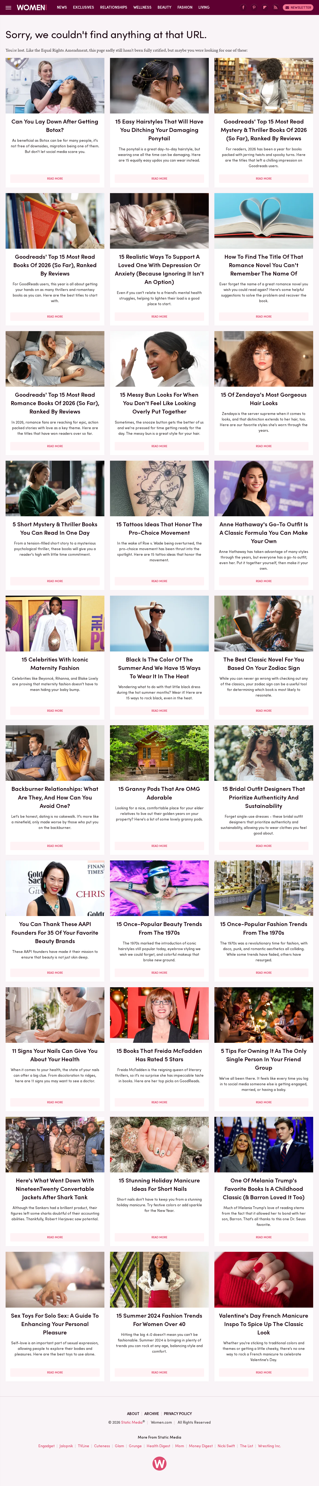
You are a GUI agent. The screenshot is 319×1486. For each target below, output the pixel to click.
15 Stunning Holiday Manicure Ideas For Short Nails (159, 1184)
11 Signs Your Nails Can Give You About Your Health (55, 1055)
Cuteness (102, 1446)
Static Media (131, 1422)
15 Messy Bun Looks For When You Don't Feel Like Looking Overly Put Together (159, 403)
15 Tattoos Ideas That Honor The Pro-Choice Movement (159, 528)
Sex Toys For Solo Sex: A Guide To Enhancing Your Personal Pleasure (55, 1324)
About (133, 1414)
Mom (179, 1446)
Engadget (46, 1446)
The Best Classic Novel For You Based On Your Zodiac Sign (263, 663)
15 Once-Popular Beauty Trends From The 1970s (159, 928)
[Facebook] (243, 7)
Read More (55, 178)
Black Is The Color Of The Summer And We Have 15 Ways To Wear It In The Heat (159, 668)
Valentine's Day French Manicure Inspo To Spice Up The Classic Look (263, 1324)
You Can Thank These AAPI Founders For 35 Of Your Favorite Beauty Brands (54, 932)
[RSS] (275, 7)
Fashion (184, 7)
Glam (119, 1446)
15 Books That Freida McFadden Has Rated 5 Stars (159, 1055)
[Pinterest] (254, 7)
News (62, 7)
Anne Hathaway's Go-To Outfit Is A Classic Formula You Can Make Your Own (264, 533)
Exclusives (83, 7)
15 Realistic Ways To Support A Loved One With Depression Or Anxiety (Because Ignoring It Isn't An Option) (159, 269)
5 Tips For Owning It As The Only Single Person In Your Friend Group (264, 1059)
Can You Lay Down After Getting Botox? (54, 125)
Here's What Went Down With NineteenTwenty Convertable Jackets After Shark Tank (55, 1189)
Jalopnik (66, 1446)
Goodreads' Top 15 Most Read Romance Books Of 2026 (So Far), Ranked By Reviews (55, 403)
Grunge (135, 1446)
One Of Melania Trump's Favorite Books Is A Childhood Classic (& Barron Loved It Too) (264, 1189)
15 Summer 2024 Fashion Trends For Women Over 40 (159, 1319)
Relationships (113, 7)
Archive (151, 1414)
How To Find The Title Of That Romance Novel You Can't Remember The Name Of (263, 265)
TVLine (83, 1446)
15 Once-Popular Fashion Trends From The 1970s (263, 928)
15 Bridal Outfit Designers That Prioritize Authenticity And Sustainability (264, 797)
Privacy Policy (178, 1414)
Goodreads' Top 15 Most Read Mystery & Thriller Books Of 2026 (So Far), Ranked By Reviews (264, 130)
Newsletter (301, 7)
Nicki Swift (226, 1446)
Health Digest (158, 1446)
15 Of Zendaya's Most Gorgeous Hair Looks (264, 399)
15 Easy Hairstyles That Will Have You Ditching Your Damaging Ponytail (159, 130)
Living (204, 7)
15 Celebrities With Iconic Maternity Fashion (55, 663)
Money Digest (201, 1446)
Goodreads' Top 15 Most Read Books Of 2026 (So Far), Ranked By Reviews (55, 265)
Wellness (142, 7)
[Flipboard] (264, 7)
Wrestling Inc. (269, 1446)
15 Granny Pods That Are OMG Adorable (159, 793)
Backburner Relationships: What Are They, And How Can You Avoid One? (54, 797)
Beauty (164, 7)
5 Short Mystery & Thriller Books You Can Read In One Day (55, 528)
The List (246, 1446)
